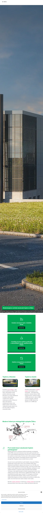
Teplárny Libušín (30, 481)
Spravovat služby (4, 499)
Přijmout (21, 502)
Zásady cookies (21, 511)
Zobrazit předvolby (21, 508)
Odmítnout (21, 505)
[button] (41, 492)
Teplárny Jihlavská (16, 481)
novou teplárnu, (10, 389)
